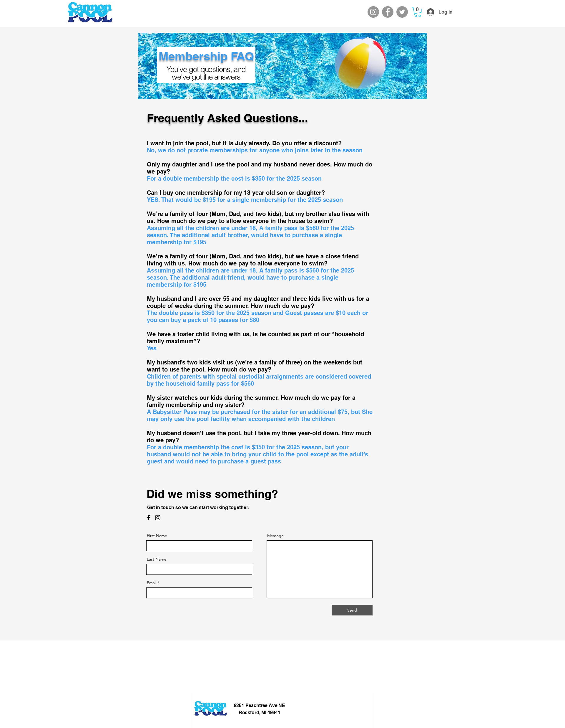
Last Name (157, 559)
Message (275, 536)
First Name (157, 536)
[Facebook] (387, 12)
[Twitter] (402, 12)
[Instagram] (373, 12)
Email (152, 583)
